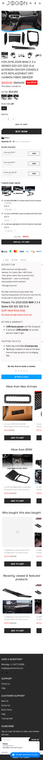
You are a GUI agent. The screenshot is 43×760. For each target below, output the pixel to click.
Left (12, 103)
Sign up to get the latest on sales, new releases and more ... (20, 733)
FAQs (3, 688)
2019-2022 (13, 91)
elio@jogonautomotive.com (12, 668)
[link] (6, 742)
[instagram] (7, 672)
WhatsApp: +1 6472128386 (12, 664)
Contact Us (5, 705)
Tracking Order (7, 718)
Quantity (4, 114)
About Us (4, 701)
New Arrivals (28, 386)
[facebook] (3, 672)
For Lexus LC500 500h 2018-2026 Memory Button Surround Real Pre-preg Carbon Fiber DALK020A (16, 425)
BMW (28, 449)
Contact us (5, 683)
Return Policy (6, 709)
